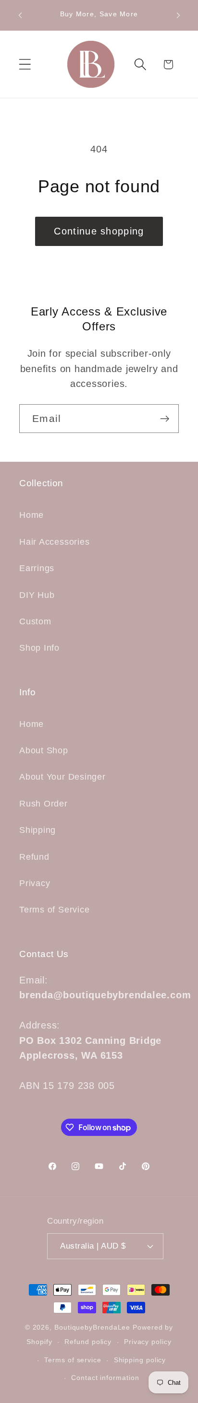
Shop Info (39, 648)
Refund (34, 857)
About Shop (43, 750)
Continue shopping (99, 231)
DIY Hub (36, 595)
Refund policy (87, 1341)
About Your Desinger (62, 777)
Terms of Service (54, 909)
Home (31, 515)
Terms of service (72, 1360)
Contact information (105, 1377)
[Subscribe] (164, 418)
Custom (35, 621)
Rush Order (43, 803)
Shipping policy (140, 1360)
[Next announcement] (178, 15)
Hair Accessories (54, 542)
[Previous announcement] (20, 15)
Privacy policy (148, 1341)
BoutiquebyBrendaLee (92, 1327)
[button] (24, 64)
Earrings (36, 568)
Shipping (37, 830)
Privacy (34, 883)
